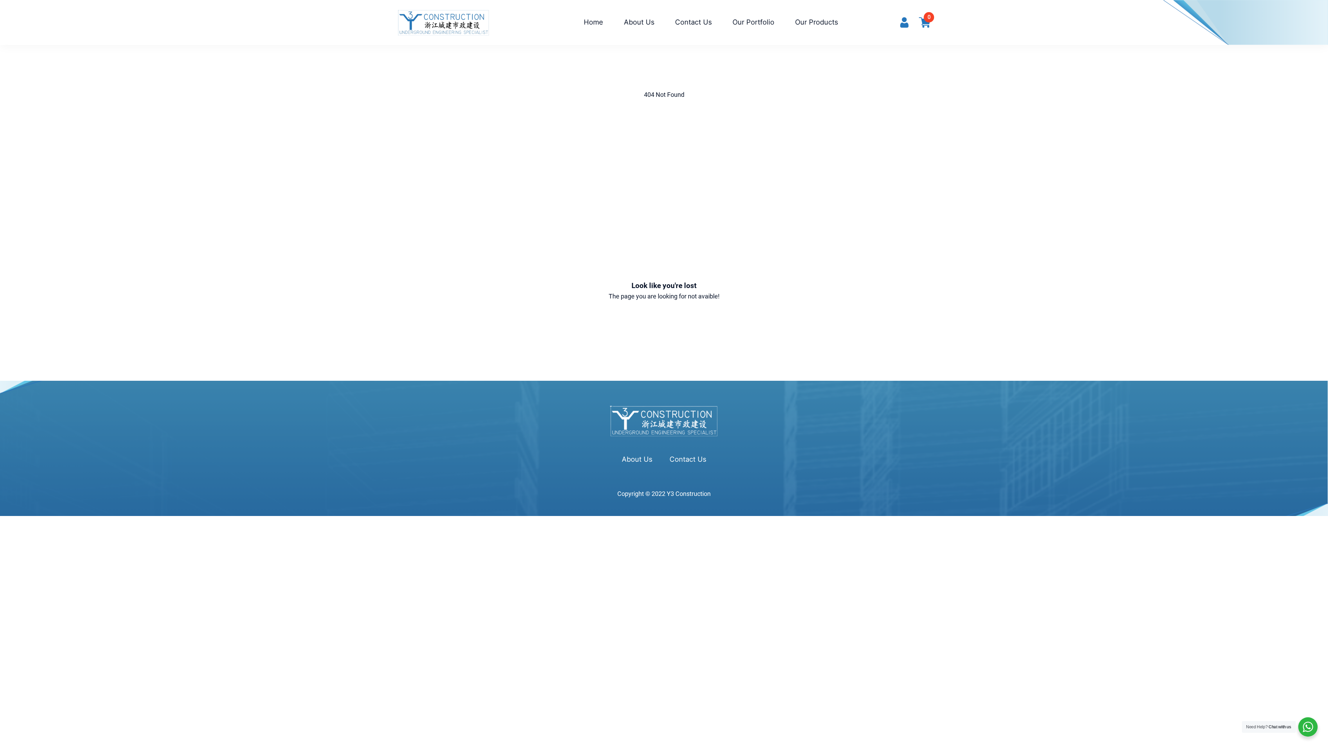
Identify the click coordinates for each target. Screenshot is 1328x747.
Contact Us (693, 22)
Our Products (816, 22)
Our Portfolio (753, 22)
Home (593, 22)
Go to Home (664, 324)
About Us (639, 22)
